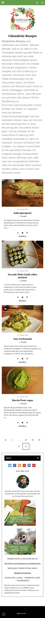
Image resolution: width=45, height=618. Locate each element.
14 (26, 440)
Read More (22, 236)
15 (32, 440)
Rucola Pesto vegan (22, 400)
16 (39, 440)
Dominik (24, 216)
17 (19, 446)
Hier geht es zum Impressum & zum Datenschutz (22, 563)
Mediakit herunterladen (22, 573)
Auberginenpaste (22, 213)
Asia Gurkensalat (22, 338)
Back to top (21, 613)
